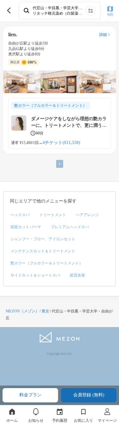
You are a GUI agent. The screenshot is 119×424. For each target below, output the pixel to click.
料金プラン (30, 395)
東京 (45, 311)
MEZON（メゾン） (22, 311)
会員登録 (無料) (88, 395)
